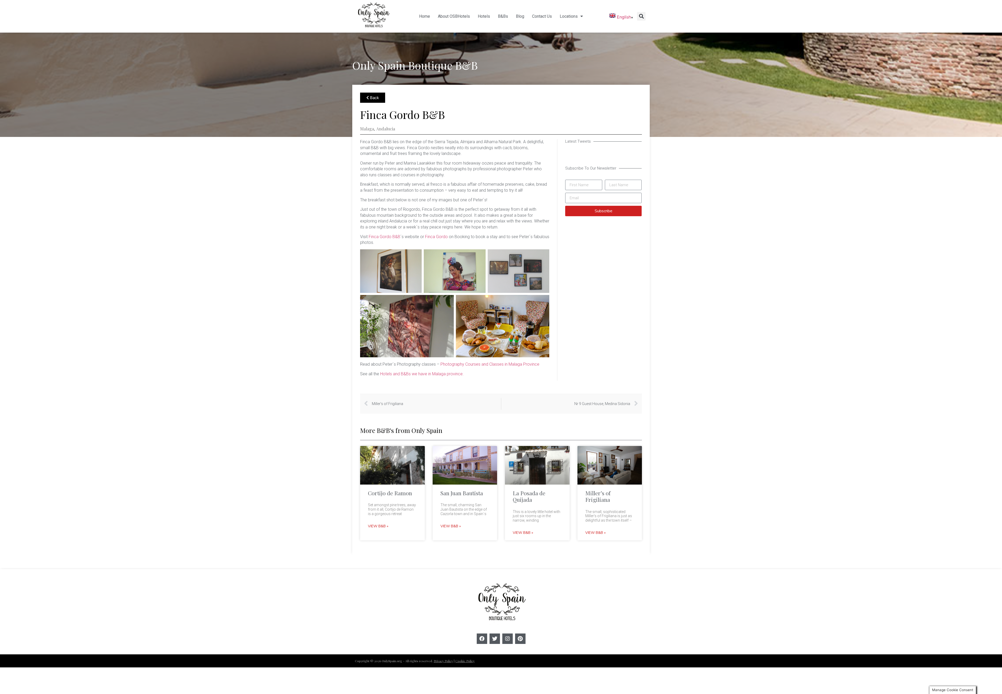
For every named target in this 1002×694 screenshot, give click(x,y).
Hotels (484, 16)
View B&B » (378, 526)
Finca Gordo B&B (384, 236)
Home (424, 16)
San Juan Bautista (461, 493)
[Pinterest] (520, 638)
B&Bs (503, 16)
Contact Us (542, 16)
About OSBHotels (454, 16)
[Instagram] (507, 638)
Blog (520, 16)
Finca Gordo (436, 236)
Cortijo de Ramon (390, 493)
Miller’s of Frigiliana (598, 496)
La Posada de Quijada (529, 496)
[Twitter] (495, 638)
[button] (641, 16)
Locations (569, 16)
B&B (466, 65)
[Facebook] (482, 638)
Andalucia (385, 128)
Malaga (367, 128)
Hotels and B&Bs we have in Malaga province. (422, 373)
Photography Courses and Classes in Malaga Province (489, 364)
